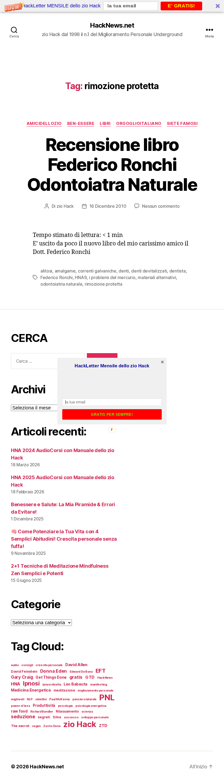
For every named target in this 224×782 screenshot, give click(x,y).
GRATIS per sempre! (112, 414)
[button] (112, 365)
